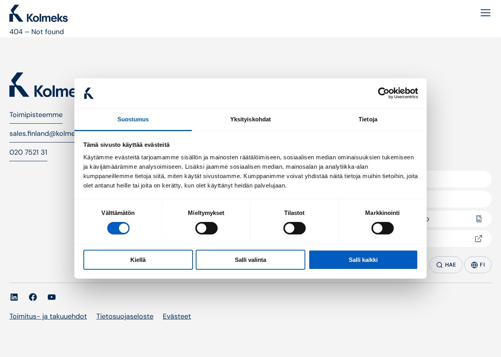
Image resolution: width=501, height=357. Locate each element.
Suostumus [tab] (133, 119)
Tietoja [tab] (368, 119)
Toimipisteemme (36, 114)
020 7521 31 (28, 152)
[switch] (206, 228)
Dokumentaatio (404, 219)
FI (482, 264)
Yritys (388, 179)
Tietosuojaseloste (124, 316)
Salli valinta (250, 259)
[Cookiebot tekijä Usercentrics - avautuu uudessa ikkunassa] (384, 93)
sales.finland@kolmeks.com (53, 133)
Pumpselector (402, 238)
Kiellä (138, 259)
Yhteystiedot (400, 199)
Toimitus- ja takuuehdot (48, 316)
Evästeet (177, 316)
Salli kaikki (363, 259)
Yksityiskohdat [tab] (250, 119)
